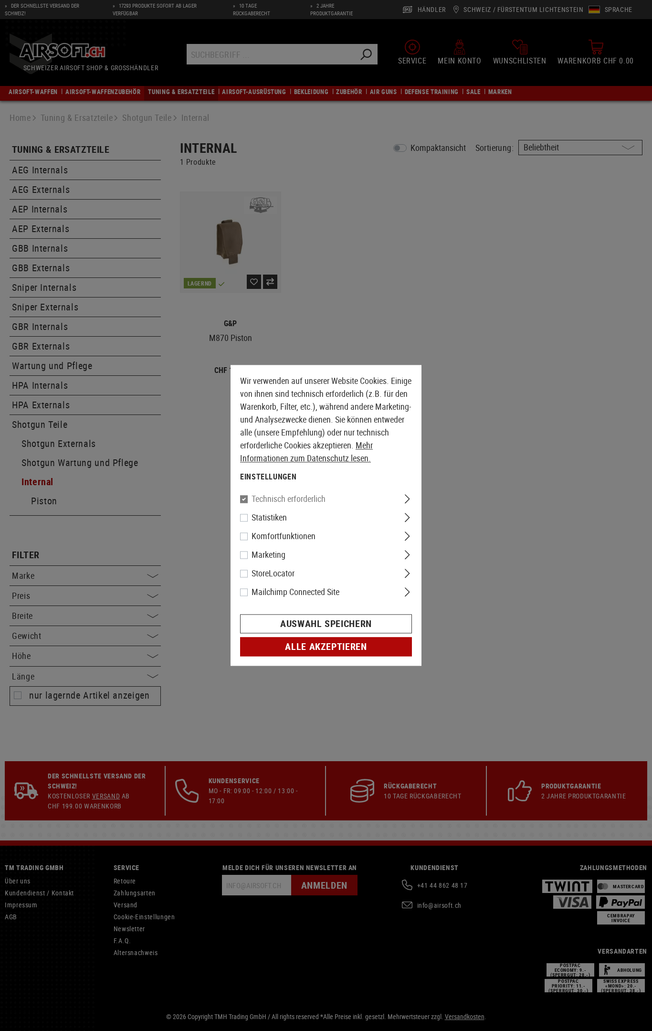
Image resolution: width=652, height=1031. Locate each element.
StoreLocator (273, 573)
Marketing (268, 555)
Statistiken (269, 517)
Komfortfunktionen (283, 536)
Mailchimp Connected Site (295, 592)
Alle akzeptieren (326, 646)
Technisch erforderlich (289, 499)
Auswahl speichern (326, 623)
